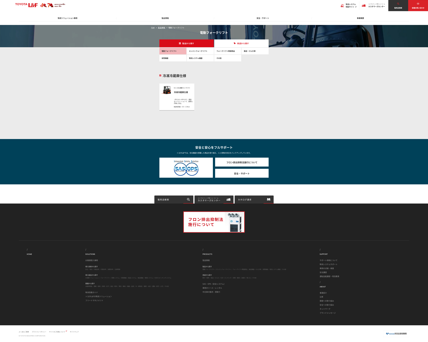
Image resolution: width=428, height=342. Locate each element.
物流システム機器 (195, 58)
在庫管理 (117, 269)
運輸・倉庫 (97, 286)
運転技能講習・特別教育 (329, 276)
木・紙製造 (139, 286)
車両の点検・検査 (327, 268)
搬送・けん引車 (250, 51)
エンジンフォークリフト (198, 51)
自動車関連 (88, 286)
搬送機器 (140, 278)
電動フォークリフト (169, 51)
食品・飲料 (113, 286)
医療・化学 (105, 286)
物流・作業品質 (94, 269)
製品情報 (206, 260)
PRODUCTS (207, 254)
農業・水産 (147, 286)
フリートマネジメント (94, 300)
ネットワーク (325, 308)
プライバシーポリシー (39, 332)
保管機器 (165, 58)
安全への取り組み (327, 304)
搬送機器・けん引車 (255, 269)
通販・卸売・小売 (157, 286)
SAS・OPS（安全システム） (214, 284)
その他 (218, 58)
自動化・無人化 (246, 278)
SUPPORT (324, 254)
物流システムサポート (328, 264)
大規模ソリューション (92, 278)
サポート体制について (328, 260)
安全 (86, 269)
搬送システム (132, 278)
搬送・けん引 (215, 278)
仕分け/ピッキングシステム (163, 278)
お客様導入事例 (91, 260)
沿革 (321, 296)
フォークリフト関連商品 (225, 51)
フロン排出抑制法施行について (241, 162)
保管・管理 (236, 278)
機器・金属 (130, 286)
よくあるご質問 (24, 332)
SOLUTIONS (90, 254)
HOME (29, 254)
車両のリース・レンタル (212, 288)
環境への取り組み (327, 300)
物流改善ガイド (91, 292)
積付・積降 (206, 278)
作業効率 (103, 269)
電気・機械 (122, 286)
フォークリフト (105, 278)
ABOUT (323, 286)
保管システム (115, 278)
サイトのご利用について (57, 332)
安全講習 (323, 272)
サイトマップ (74, 332)
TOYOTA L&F (26, 5)
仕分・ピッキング (226, 278)
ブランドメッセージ (328, 312)
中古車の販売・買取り (211, 292)
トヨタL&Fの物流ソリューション (98, 296)
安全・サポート (242, 173)
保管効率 (110, 269)
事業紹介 (323, 292)
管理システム (149, 278)
